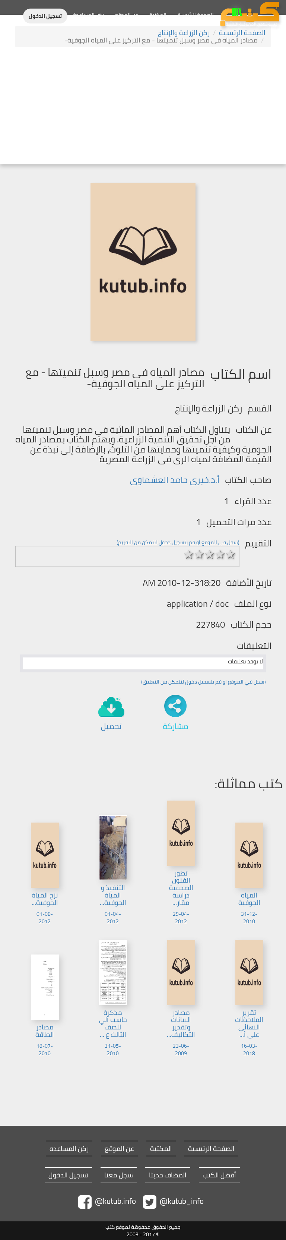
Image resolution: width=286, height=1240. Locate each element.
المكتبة (157, 15)
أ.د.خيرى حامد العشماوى (174, 479)
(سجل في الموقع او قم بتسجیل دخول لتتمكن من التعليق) (203, 682)
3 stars (209, 554)
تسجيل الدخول (45, 16)
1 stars (189, 554)
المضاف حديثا (168, 1175)
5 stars (230, 554)
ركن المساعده (69, 1149)
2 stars (199, 554)
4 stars (220, 554)
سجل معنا (118, 1175)
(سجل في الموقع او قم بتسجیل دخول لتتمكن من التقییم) (178, 542)
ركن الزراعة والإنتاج (184, 32)
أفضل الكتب (219, 1175)
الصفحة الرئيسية (196, 15)
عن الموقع (126, 15)
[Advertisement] (143, 106)
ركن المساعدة (88, 15)
